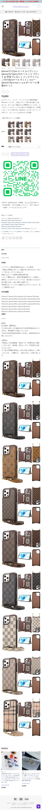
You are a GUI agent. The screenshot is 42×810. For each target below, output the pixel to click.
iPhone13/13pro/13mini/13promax (11, 222)
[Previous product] (6, 91)
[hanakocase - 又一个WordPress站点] (21, 6)
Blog (9, 803)
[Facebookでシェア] (6, 238)
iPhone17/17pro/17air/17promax (11, 228)
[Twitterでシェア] (10, 238)
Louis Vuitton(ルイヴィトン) (24, 68)
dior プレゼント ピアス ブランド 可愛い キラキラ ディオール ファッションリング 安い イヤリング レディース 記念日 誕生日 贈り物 (31, 777)
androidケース (18, 218)
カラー (3, 131)
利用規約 (25, 803)
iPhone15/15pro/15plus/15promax (14, 224)
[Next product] (3, 91)
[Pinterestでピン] (17, 238)
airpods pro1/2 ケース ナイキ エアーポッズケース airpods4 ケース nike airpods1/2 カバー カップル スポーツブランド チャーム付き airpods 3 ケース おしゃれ (10, 778)
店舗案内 (31, 803)
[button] (2, 6)
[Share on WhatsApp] (3, 238)
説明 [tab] (2, 249)
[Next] (37, 37)
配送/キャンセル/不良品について (21, 804)
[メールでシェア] (13, 238)
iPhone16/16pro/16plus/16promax (11, 226)
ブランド (10, 68)
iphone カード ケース (11, 231)
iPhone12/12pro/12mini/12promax (11, 220)
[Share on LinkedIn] (20, 238)
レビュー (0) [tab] (5, 257)
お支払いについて (17, 803)
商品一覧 (10, 218)
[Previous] (4, 37)
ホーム (3, 68)
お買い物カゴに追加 (20, 154)
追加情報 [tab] (4, 254)
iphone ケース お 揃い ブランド (26, 231)
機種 (2, 146)
